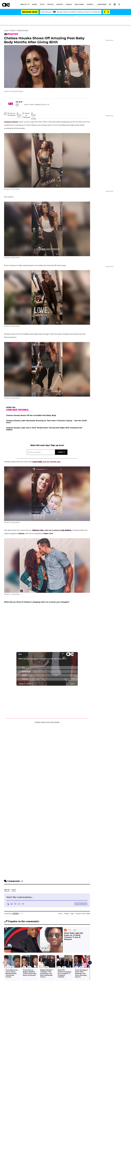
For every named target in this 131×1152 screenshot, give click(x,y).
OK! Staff (19, 102)
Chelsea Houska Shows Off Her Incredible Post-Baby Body (31, 415)
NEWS (34, 4)
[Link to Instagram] (114, 4)
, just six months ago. (46, 462)
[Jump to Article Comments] (5, 113)
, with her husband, (51, 530)
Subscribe (102, 4)
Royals (50, 4)
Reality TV (24, 4)
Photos (12, 30)
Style (42, 4)
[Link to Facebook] (110, 4)
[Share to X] (19, 113)
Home (6, 30)
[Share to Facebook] (12, 113)
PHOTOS (59, 4)
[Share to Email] (33, 113)
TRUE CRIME (79, 4)
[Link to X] (119, 4)
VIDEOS (69, 4)
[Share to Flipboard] (26, 113)
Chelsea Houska (22, 30)
